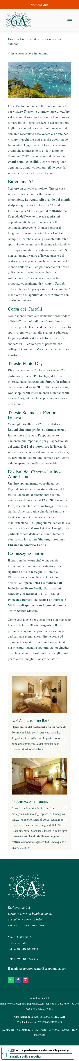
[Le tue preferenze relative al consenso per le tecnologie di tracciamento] (6, 1054)
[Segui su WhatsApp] (11, 980)
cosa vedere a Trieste (49, 133)
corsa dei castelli (43, 327)
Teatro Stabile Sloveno (23, 610)
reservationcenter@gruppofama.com (43, 968)
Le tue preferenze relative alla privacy (41, 1050)
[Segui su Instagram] (25, 980)
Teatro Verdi (33, 588)
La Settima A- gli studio (30, 801)
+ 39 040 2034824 (26, 949)
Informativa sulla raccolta (23, 1056)
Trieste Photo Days (36, 376)
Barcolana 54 (21, 211)
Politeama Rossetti (20, 599)
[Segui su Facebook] (18, 980)
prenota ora (39, 4)
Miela (12, 605)
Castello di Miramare (35, 349)
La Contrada (55, 599)
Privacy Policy (45, 1009)
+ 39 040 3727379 (26, 958)
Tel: (11, 958)
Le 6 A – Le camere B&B (31, 720)
